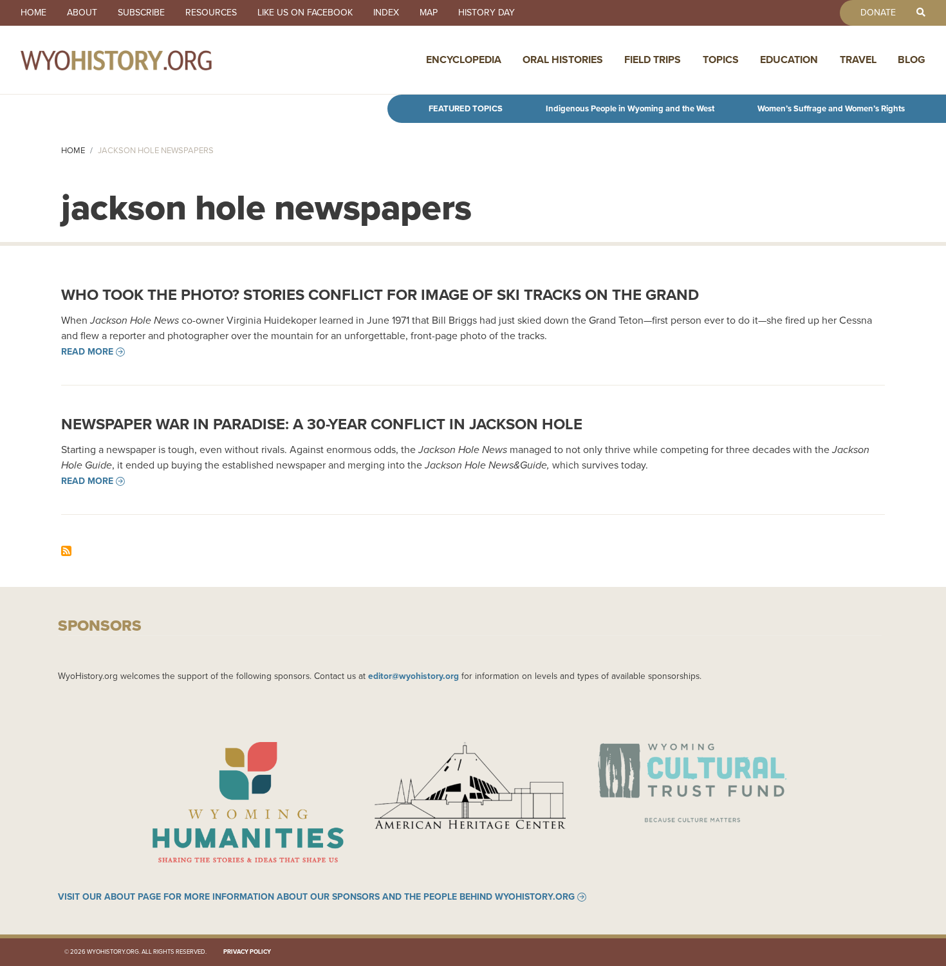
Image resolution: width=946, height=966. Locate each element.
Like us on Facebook (305, 13)
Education (789, 59)
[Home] (144, 59)
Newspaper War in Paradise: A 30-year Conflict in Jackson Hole (321, 424)
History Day (486, 13)
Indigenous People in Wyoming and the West (630, 108)
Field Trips (652, 59)
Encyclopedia (463, 59)
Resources (211, 13)
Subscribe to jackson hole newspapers (66, 551)
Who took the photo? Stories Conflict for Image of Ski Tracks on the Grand (380, 294)
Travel (858, 59)
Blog (911, 59)
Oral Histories (563, 59)
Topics (721, 59)
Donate (878, 13)
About (82, 13)
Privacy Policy (247, 951)
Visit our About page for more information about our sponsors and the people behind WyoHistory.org (316, 897)
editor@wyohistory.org (413, 675)
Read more (87, 352)
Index (386, 13)
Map (429, 13)
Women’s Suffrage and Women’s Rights (831, 108)
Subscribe (141, 13)
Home (33, 13)
